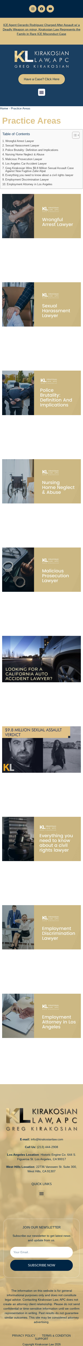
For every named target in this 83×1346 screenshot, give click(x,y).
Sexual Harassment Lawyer (22, 145)
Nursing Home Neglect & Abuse (24, 154)
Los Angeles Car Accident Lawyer (26, 163)
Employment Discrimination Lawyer (27, 179)
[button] (41, 92)
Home (4, 108)
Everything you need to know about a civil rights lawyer (39, 175)
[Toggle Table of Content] (74, 135)
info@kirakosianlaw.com (47, 1139)
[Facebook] (41, 9)
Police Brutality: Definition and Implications (31, 150)
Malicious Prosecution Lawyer (23, 159)
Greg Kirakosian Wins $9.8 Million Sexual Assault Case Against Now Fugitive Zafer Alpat (39, 170)
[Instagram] (33, 9)
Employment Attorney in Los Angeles (29, 184)
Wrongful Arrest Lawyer (19, 141)
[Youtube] (50, 9)
